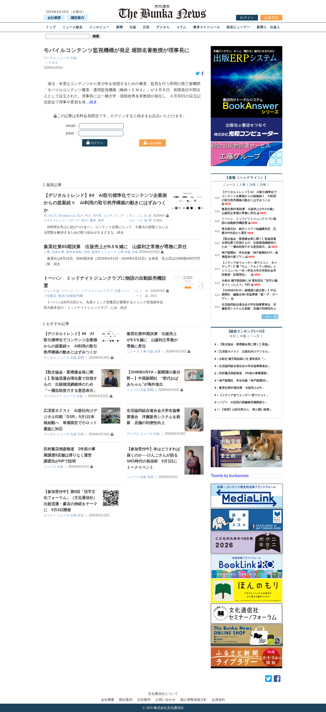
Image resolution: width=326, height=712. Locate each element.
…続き (119, 232)
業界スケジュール (206, 27)
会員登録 (271, 17)
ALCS (52, 215)
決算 (87, 252)
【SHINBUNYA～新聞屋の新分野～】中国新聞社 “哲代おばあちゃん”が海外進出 (153, 378)
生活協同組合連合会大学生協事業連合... (244, 366)
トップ (51, 27)
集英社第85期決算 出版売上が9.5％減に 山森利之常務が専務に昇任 (115, 246)
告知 (150, 477)
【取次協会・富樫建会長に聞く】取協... (244, 344)
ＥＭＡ (53, 62)
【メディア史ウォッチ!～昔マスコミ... (243, 395)
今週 (243, 336)
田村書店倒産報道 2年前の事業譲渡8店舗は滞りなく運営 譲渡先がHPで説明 (69, 455)
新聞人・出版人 (268, 27)
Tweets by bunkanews (230, 476)
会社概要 (54, 18)
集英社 (96, 252)
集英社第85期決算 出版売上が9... (241, 387)
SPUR (97, 215)
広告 (146, 27)
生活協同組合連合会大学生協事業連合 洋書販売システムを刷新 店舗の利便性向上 (153, 416)
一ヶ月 (254, 336)
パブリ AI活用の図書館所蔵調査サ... (243, 402)
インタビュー (99, 27)
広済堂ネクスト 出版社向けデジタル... (244, 351)
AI (45, 215)
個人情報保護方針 (193, 700)
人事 (47, 252)
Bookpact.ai (66, 215)
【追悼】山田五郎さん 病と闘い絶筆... (246, 409)
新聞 (119, 27)
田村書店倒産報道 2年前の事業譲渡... (244, 373)
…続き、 (93, 102)
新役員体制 (74, 252)
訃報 (263, 184)
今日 (233, 336)
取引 (85, 220)
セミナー (50, 515)
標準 (101, 220)
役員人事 (58, 252)
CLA (80, 215)
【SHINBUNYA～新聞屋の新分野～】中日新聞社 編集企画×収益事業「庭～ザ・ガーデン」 (250, 294)
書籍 (93, 220)
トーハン (67, 291)
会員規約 (218, 700)
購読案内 (77, 18)
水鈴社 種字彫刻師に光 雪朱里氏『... (242, 359)
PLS (88, 215)
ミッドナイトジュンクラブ (94, 291)
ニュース (63, 58)
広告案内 (144, 700)
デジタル (163, 27)
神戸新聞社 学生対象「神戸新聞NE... (243, 380)
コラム (181, 27)
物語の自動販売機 (70, 296)
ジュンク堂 (51, 291)
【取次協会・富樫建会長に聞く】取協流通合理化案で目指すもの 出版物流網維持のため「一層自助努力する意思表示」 (249, 243)
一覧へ (267, 316)
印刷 (81, 434)
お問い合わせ (165, 700)
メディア (73, 220)
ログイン (247, 17)
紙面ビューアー (238, 27)
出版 (133, 27)
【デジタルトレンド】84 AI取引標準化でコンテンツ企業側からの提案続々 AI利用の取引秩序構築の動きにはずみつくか (105, 202)
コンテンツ (111, 215)
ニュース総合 (73, 27)
